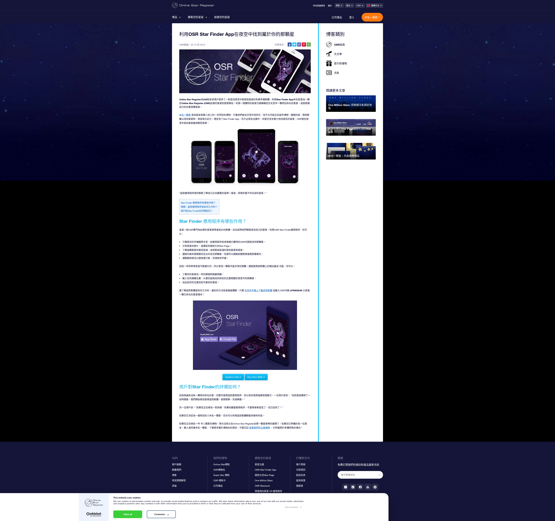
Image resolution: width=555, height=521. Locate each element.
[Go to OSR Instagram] (345, 487)
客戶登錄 (300, 464)
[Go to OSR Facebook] (360, 487)
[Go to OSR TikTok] (353, 487)
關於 (330, 5)
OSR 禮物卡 (219, 480)
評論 (174, 485)
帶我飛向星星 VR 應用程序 (268, 491)
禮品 (174, 17)
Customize (159, 514)
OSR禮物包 (219, 469)
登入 (351, 17)
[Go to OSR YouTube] (367, 487)
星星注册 (259, 464)
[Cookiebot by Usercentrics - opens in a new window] (94, 514)
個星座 (299, 485)
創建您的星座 (222, 17)
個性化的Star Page (264, 475)
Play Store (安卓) (255, 377)
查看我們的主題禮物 (259, 427)
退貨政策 (300, 480)
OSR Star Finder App (265, 469)
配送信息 (300, 475)
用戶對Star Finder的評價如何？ (197, 210)
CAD (359, 5)
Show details (291, 507)
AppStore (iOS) (232, 377)
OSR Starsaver (262, 485)
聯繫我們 (176, 469)
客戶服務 (176, 464)
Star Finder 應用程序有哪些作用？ (198, 202)
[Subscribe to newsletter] (379, 475)
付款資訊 (300, 469)
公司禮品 (337, 17)
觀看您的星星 (196, 17)
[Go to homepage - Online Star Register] (193, 5)
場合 (348, 5)
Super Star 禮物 (221, 475)
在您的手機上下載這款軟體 (258, 290)
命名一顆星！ (372, 17)
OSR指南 (184, 44)
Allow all (127, 514)
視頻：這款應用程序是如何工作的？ (199, 206)
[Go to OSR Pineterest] (375, 487)
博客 (338, 5)
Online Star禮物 (221, 464)
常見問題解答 (319, 5)
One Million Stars (264, 480)
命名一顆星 (185, 115)
